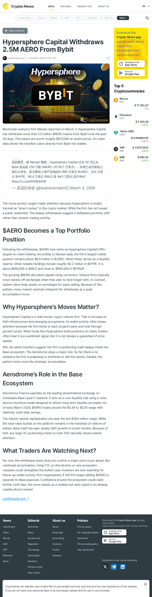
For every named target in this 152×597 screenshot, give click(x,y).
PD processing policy (87, 544)
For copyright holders (88, 532)
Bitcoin (54, 17)
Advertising (58, 538)
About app (57, 532)
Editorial (66, 6)
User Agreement (85, 549)
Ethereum (93, 17)
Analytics (32, 561)
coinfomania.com (14, 498)
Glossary (56, 555)
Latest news (25, 17)
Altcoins (109, 17)
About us (103, 6)
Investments (34, 538)
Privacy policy (84, 526)
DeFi (67, 17)
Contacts (57, 544)
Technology (33, 549)
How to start (34, 572)
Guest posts (33, 555)
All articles (33, 526)
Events (55, 549)
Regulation (33, 544)
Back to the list (16, 30)
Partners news (35, 567)
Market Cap (85, 6)
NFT (78, 17)
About (55, 526)
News (51, 6)
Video (41, 17)
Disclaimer (82, 538)
